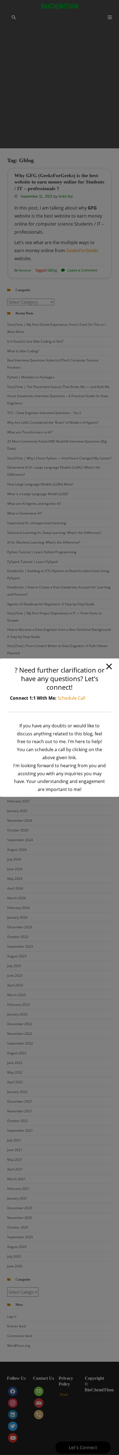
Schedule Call (71, 698)
